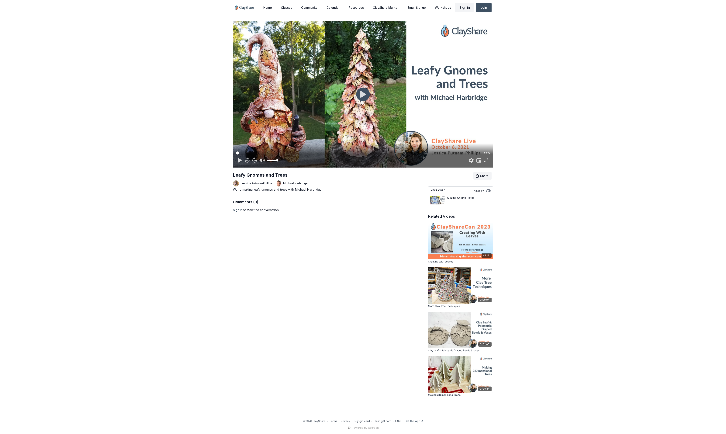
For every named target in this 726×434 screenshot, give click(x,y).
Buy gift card (362, 421)
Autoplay (479, 190)
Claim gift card (382, 421)
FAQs (398, 421)
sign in (237, 210)
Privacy (345, 421)
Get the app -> (414, 421)
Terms (333, 421)
